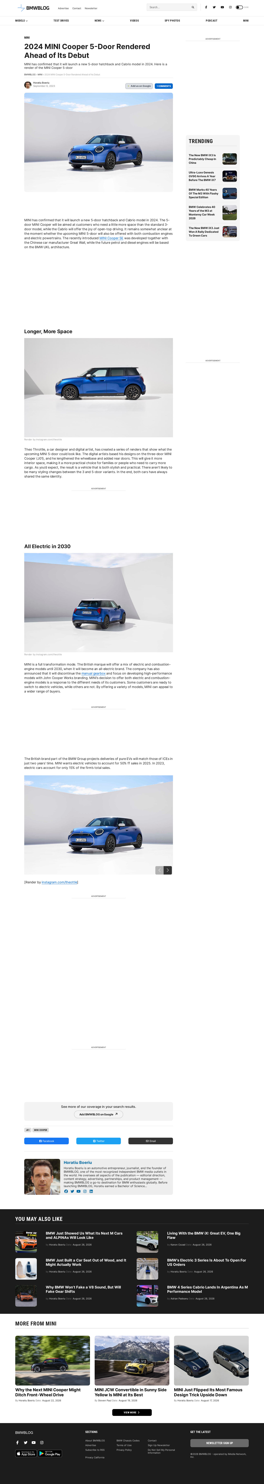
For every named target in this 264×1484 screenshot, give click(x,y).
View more (130, 1412)
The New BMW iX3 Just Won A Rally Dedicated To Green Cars (204, 231)
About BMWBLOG (95, 1440)
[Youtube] (222, 7)
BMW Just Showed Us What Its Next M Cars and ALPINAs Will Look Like (84, 1235)
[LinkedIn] (91, 1191)
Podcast (211, 20)
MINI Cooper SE (111, 238)
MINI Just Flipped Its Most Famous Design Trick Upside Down (208, 1392)
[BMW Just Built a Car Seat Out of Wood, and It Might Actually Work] (26, 1260)
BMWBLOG (30, 74)
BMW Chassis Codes (128, 1440)
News (98, 20)
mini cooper (40, 1130)
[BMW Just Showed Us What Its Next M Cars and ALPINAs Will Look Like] (26, 1233)
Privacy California (94, 1457)
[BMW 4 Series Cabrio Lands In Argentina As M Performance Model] (147, 1287)
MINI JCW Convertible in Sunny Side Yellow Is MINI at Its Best (131, 1392)
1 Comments (164, 86)
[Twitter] (214, 7)
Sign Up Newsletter (159, 1445)
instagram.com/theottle (59, 882)
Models (20, 20)
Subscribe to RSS (95, 1449)
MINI (246, 20)
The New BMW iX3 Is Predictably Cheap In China (202, 158)
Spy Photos (172, 20)
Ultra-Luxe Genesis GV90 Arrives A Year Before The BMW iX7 (202, 176)
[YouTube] (78, 1191)
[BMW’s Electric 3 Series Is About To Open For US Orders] (147, 1260)
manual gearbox (94, 673)
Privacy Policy (124, 1449)
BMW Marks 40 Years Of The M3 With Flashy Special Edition (203, 193)
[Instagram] (230, 7)
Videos (134, 20)
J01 (28, 1130)
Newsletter (91, 8)
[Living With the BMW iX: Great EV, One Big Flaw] (147, 1233)
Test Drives (61, 20)
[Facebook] (206, 7)
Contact (76, 8)
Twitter (100, 1141)
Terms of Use (124, 1445)
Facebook (48, 1141)
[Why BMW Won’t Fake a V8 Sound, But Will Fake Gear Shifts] (26, 1287)
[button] (168, 870)
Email (152, 1141)
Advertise (63, 8)
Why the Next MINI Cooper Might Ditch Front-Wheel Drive (48, 1392)
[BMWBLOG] (44, 1433)
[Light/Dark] (239, 7)
